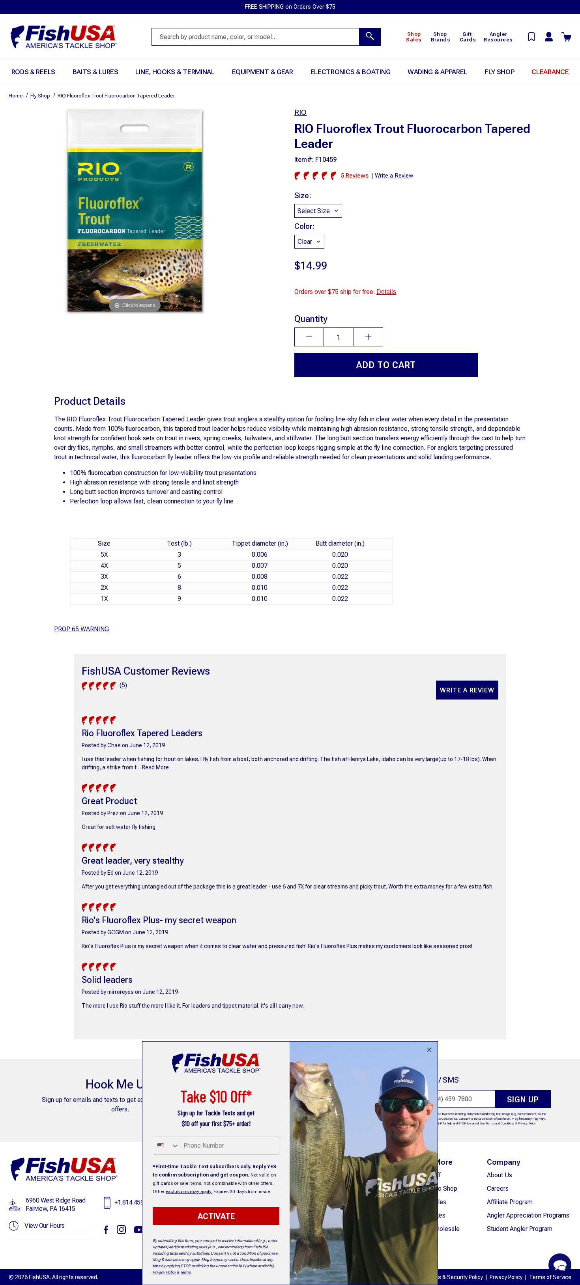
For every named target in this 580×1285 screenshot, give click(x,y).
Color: (304, 226)
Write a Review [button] (394, 175)
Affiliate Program (510, 1202)
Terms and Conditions (500, 1123)
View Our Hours (44, 1225)
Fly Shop (40, 96)
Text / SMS (440, 1080)
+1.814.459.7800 (136, 1202)
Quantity (310, 319)
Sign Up (523, 1099)
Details (386, 291)
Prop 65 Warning (81, 629)
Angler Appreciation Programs (528, 1215)
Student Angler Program (519, 1229)
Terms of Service (550, 1277)
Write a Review (467, 690)
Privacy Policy (527, 1123)
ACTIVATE (216, 1216)
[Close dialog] (429, 1050)
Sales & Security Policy (455, 1277)
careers (498, 1188)
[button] (559, 1264)
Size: (302, 195)
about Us (499, 1175)
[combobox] (166, 1145)
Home (16, 96)
